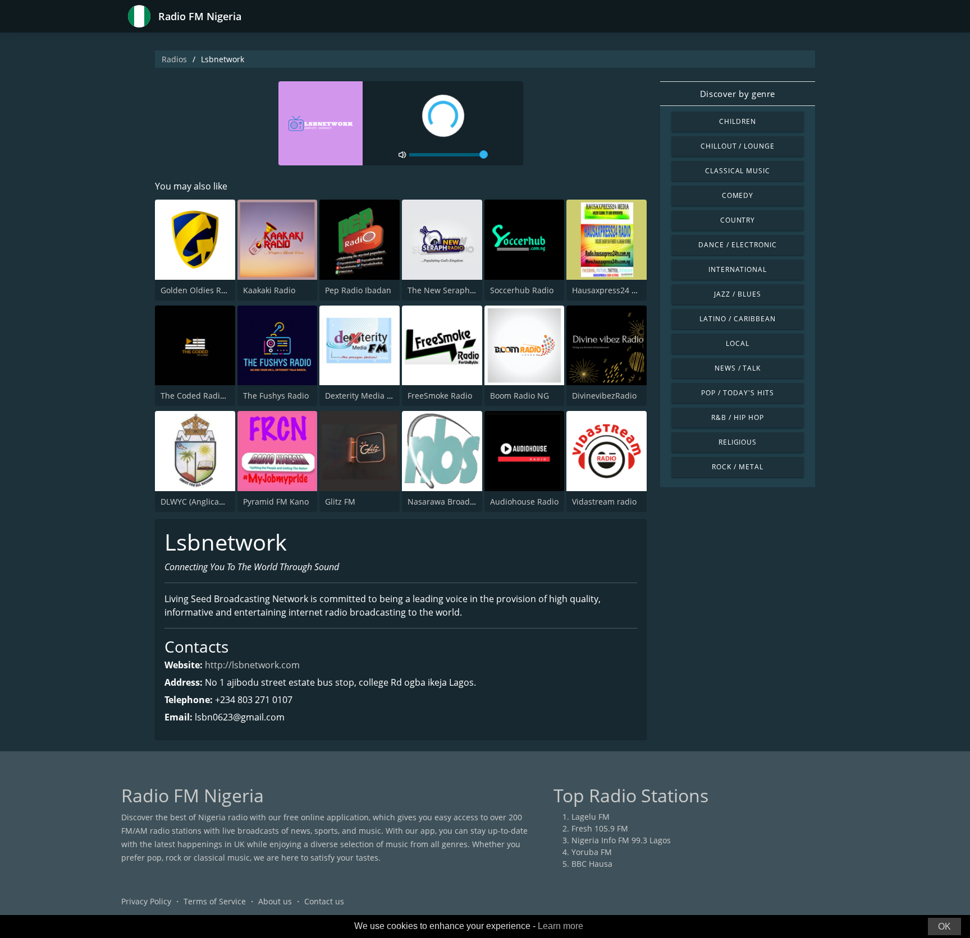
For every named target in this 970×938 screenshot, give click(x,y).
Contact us (324, 901)
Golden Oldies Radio (199, 290)
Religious (738, 442)
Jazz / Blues (737, 294)
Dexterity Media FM (361, 395)
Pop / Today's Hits (737, 393)
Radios (174, 59)
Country (738, 220)
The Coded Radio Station (207, 395)
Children (737, 121)
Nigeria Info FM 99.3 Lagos (621, 840)
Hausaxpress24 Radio (612, 290)
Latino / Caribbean (737, 319)
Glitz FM (340, 501)
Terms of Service (215, 901)
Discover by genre (737, 93)
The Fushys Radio (276, 395)
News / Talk (738, 368)
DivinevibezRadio (604, 395)
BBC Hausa (591, 863)
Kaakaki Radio (269, 290)
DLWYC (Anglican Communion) (217, 501)
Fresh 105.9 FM (599, 828)
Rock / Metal (737, 467)
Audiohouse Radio (524, 501)
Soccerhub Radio (521, 290)
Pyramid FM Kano (276, 501)
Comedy (738, 195)
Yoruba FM (591, 852)
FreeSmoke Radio (440, 395)
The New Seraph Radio (450, 290)
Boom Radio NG (519, 395)
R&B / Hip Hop (737, 417)
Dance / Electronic (737, 244)
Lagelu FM (590, 816)
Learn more (560, 926)
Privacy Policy (146, 901)
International (737, 269)
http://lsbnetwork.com (252, 665)
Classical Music (737, 170)
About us (275, 901)
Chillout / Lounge (738, 146)
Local (737, 343)
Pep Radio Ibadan (358, 290)
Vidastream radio (604, 501)
